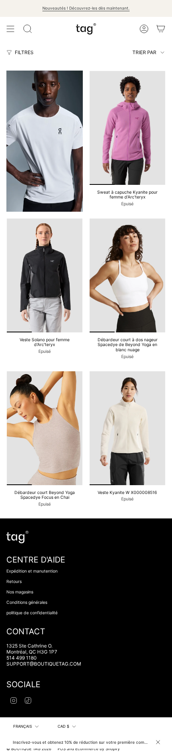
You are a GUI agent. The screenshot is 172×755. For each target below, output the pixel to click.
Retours (14, 581)
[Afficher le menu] (10, 29)
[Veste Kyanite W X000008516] (127, 428)
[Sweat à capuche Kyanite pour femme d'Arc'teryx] (127, 128)
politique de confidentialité (32, 612)
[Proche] (158, 742)
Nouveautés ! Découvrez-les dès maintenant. (86, 8)
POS (62, 748)
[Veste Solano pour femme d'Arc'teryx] (44, 275)
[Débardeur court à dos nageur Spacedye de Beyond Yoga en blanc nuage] (127, 275)
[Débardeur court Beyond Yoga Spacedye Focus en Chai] (44, 428)
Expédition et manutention (32, 571)
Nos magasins (19, 592)
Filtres (24, 52)
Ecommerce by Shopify (97, 748)
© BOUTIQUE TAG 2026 (28, 748)
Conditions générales (26, 602)
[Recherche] (27, 29)
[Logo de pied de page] (17, 537)
